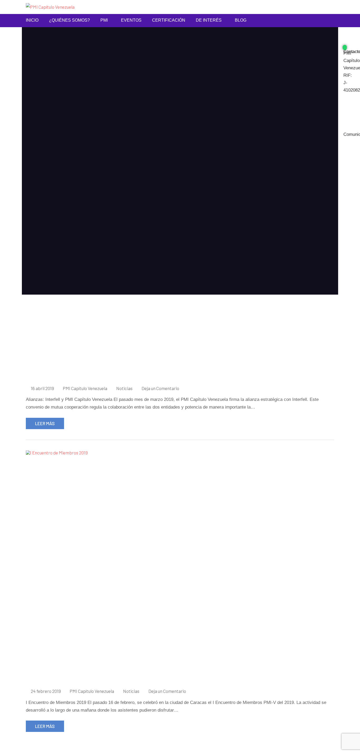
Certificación (168, 20)
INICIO (32, 20)
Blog (240, 20)
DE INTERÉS (209, 20)
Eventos (131, 20)
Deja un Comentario (160, 388)
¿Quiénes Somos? (69, 20)
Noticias (124, 388)
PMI (104, 20)
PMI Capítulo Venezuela (85, 388)
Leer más (45, 423)
